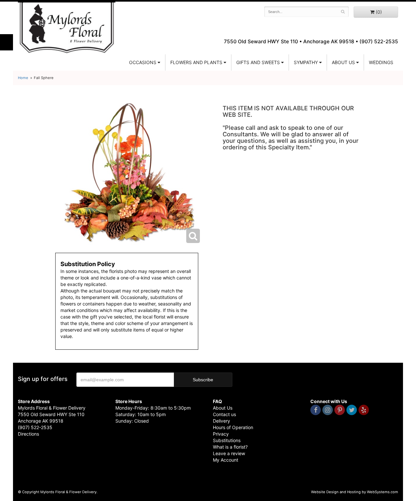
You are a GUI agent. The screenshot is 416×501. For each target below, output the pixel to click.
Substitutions (226, 440)
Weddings (381, 62)
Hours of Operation (233, 427)
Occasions (142, 62)
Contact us (224, 414)
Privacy (221, 434)
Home (23, 77)
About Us (222, 408)
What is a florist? (230, 447)
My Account (225, 460)
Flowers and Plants (196, 62)
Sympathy (306, 62)
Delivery (221, 421)
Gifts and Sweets (258, 62)
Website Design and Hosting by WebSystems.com (354, 492)
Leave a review (229, 453)
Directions (28, 434)
